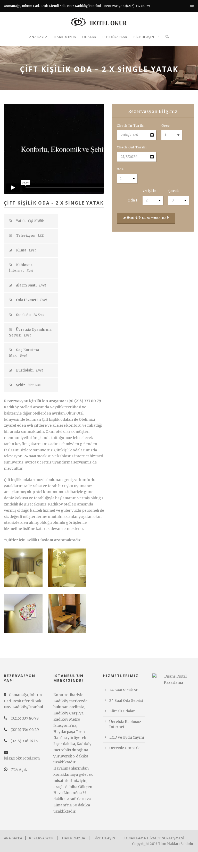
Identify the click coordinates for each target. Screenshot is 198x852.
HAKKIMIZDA (65, 37)
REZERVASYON (41, 838)
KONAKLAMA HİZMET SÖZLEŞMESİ (153, 838)
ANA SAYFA (38, 37)
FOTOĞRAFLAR (114, 37)
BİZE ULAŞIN (143, 37)
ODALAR (89, 37)
